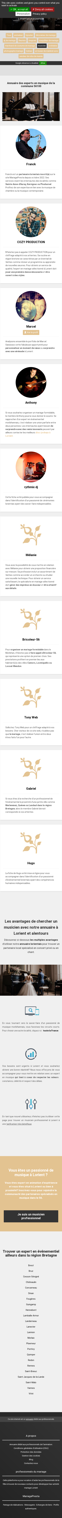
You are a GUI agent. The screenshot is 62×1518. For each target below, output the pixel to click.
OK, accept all (20, 9)
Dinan (31, 1293)
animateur (18, 35)
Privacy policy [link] (40, 14)
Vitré (31, 1393)
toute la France (50, 1030)
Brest (31, 1265)
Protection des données (31, 1452)
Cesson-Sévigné (31, 1276)
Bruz (31, 1271)
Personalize (23, 14)
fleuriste (22, 40)
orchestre (53, 46)
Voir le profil (32, 332)
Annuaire (13, 1444)
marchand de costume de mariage (20, 46)
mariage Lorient (31, 1488)
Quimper (31, 1354)
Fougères (31, 1299)
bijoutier (29, 35)
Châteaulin (31, 1282)
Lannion (31, 1332)
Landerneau (31, 1321)
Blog (31, 1459)
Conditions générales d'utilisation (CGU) (31, 1448)
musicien (42, 46)
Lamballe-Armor (31, 1315)
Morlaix (31, 1338)
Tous (9, 35)
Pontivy (31, 1349)
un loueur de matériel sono (46, 51)
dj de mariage (9, 40)
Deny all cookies (43, 9)
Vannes (31, 1388)
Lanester (31, 1327)
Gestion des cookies (31, 1456)
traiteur (29, 51)
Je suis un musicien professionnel (31, 1216)
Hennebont (31, 1310)
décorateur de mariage (46, 35)
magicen (32, 40)
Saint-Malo (31, 1382)
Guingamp (31, 1304)
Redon (31, 1360)
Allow (43, 63)
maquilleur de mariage (48, 40)
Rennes (31, 1366)
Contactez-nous (31, 1463)
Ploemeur (31, 1343)
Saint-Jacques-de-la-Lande (31, 1377)
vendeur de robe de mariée (31, 56)
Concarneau (31, 1288)
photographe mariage (13, 51)
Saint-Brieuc (31, 1371)
